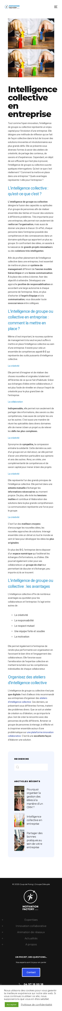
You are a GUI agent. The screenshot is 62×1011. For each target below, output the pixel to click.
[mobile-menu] (55, 7)
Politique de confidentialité (36, 1004)
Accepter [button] (12, 1004)
